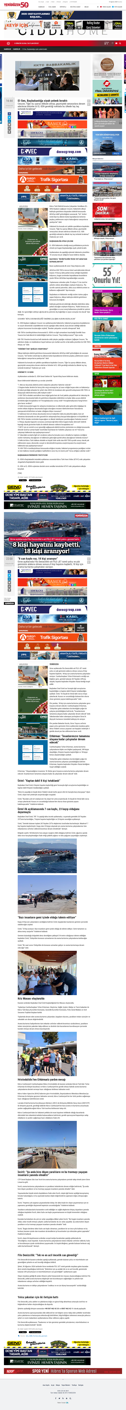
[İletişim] (116, 43)
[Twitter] (9, 117)
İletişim (80, 1385)
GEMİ (30, 1336)
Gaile (47, 2)
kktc (27, 1336)
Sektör (97, 346)
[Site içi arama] (120, 43)
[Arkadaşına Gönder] (9, 124)
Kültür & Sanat (101, 319)
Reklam (59, 2)
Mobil (52, 2)
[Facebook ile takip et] (56, 1398)
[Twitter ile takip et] (59, 1398)
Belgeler (65, 2)
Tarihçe (74, 1385)
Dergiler (98, 291)
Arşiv (52, 1385)
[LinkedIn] (9, 121)
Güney (97, 401)
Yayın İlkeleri (66, 1385)
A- (89, 104)
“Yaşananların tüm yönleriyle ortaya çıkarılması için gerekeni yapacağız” (38, 43)
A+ (89, 101)
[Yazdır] (9, 128)
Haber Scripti (61, 1403)
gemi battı (44, 1336)
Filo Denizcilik (37, 1336)
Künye (58, 1385)
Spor (96, 374)
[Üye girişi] (67, 1398)
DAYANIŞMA (73, 2)
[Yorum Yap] (9, 132)
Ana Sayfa (41, 2)
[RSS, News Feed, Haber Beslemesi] (63, 1398)
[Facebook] (9, 113)
